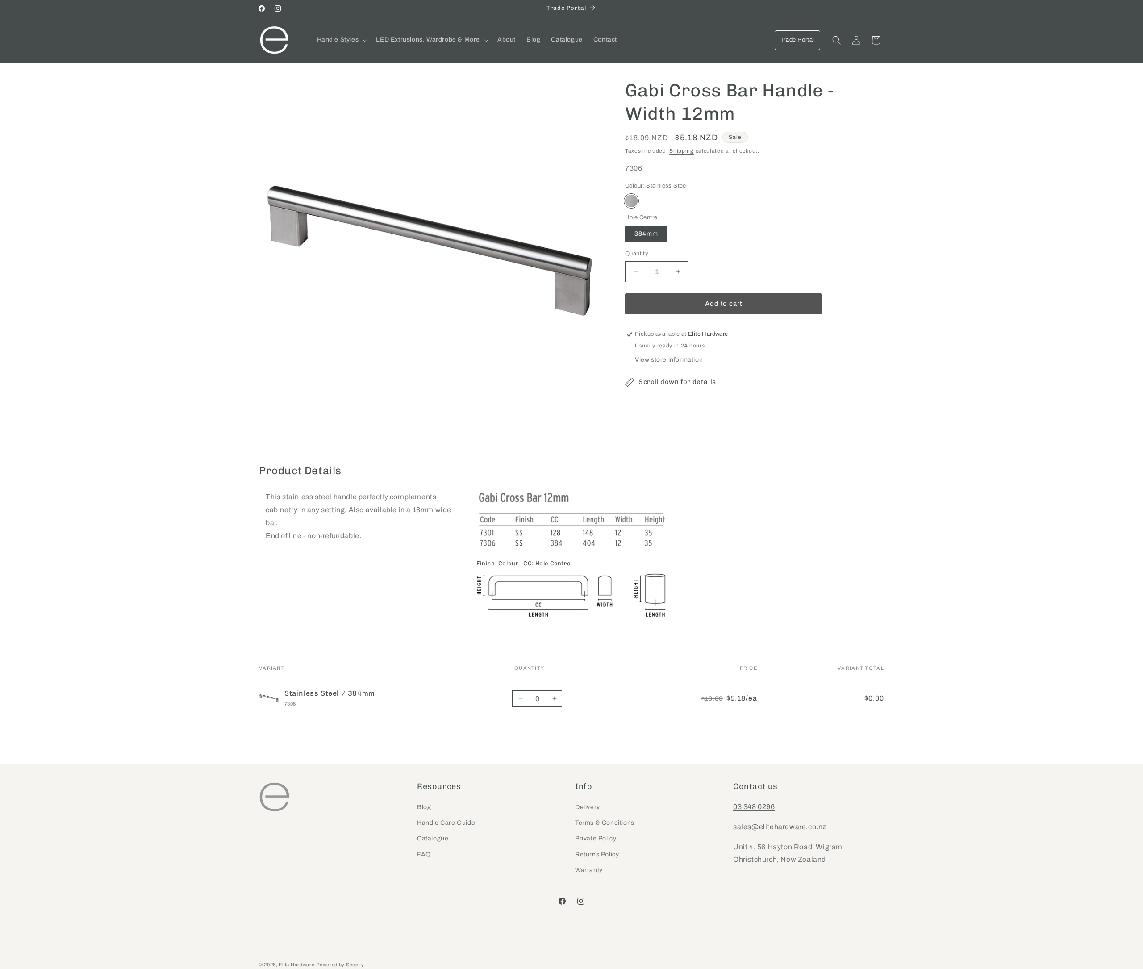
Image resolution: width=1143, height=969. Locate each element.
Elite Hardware (297, 964)
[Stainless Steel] (631, 201)
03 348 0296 (754, 807)
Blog (424, 807)
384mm (646, 233)
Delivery (587, 807)
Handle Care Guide (446, 823)
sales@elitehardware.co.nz (779, 827)
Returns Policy (597, 854)
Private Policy (595, 838)
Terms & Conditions (604, 823)
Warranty (589, 870)
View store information (669, 359)
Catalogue (432, 838)
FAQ (424, 854)
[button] (341, 39)
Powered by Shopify (340, 964)
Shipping (681, 151)
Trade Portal (797, 40)
